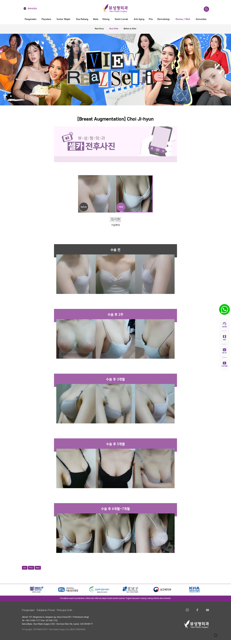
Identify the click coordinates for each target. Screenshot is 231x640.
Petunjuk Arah (64, 610)
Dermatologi (163, 19)
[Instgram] (187, 611)
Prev (31, 568)
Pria (151, 19)
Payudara (46, 19)
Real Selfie (113, 29)
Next (38, 568)
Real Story (99, 29)
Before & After (130, 29)
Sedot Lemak (121, 19)
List (24, 568)
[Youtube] (207, 611)
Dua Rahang (82, 19)
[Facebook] (197, 611)
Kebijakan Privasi (46, 610)
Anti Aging (139, 19)
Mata (95, 19)
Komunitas (201, 19)
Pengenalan (30, 19)
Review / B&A (183, 19)
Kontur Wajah (63, 19)
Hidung (105, 19)
